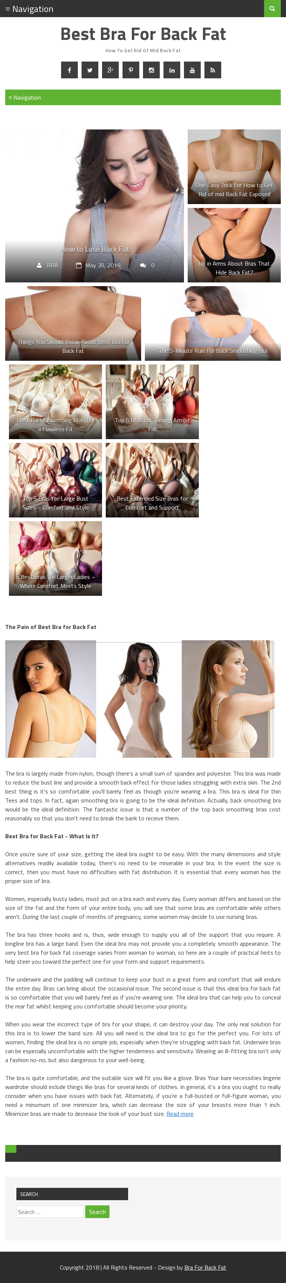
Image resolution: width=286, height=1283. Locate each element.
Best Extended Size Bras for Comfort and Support (152, 503)
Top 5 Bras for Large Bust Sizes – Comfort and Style (55, 503)
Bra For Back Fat (205, 1267)
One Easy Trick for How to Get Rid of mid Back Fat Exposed (234, 189)
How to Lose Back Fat (94, 249)
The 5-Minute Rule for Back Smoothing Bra (212, 350)
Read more (180, 1113)
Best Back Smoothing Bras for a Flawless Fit (55, 425)
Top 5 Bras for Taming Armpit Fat (152, 425)
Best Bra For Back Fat (143, 33)
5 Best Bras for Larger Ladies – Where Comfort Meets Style (55, 581)
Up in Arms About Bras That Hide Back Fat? (234, 268)
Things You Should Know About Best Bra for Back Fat (73, 346)
